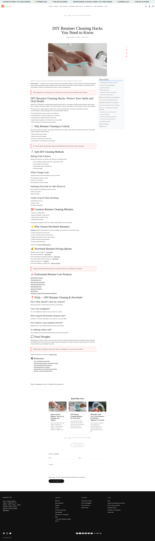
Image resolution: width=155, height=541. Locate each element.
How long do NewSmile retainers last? (108, 116)
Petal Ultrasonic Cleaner (37, 277)
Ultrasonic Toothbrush (36, 289)
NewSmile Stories (112, 507)
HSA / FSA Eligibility (86, 503)
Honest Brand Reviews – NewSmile (42, 367)
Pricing (56, 6)
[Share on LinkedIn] (126, 53)
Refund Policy (84, 507)
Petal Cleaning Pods (36, 280)
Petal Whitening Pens (36, 286)
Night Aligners (63, 6)
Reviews (57, 505)
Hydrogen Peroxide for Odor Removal (108, 92)
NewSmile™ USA (7, 497)
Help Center (111, 512)
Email (80, 457)
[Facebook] (4, 533)
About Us (57, 500)
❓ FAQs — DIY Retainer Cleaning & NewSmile (108, 108)
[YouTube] (10, 533)
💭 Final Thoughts (103, 124)
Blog (56, 517)
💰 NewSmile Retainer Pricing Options (109, 102)
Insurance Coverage (60, 510)
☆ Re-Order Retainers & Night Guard (63, 520)
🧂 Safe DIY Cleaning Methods (107, 85)
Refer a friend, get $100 (114, 505)
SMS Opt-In (6, 510)
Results (51, 6)
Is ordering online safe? (105, 121)
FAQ (109, 500)
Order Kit (46, 261)
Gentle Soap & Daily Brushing (106, 94)
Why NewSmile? (59, 503)
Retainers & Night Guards (76, 6)
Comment (51, 464)
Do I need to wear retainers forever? (108, 119)
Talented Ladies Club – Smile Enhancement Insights (45, 369)
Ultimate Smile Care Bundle (38, 282)
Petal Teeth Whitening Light (38, 284)
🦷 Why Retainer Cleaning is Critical (108, 82)
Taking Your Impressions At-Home (116, 503)
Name (50, 457)
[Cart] (153, 6)
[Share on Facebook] (126, 56)
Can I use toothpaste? (105, 114)
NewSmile (33, 230)
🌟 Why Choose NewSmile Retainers (108, 100)
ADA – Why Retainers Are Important (42, 361)
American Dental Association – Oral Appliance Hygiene (46, 363)
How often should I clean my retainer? (108, 112)
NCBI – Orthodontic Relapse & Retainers (43, 365)
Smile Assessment (98, 6)
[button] (146, 6)
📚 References (103, 126)
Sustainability (58, 512)
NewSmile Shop (53, 354)
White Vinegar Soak (104, 90)
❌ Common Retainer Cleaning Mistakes (109, 97)
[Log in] (149, 6)
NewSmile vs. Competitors (62, 514)
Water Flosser (34, 291)
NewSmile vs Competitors (114, 510)
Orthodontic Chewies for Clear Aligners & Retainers (44, 293)
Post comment (56, 481)
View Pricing (49, 252)
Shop (105, 6)
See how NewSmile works (44, 244)
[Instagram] (7, 533)
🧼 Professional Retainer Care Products (109, 105)
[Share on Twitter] (126, 46)
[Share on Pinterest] (126, 50)
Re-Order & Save (88, 6)
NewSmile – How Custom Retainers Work (43, 371)
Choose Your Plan (55, 263)
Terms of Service (85, 505)
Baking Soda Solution (104, 87)
